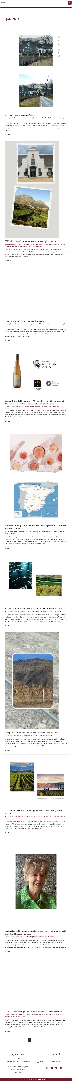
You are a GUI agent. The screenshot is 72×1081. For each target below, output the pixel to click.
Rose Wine (21, 531)
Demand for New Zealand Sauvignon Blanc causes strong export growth (33, 812)
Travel (25, 244)
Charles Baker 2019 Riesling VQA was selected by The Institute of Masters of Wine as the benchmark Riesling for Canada (34, 402)
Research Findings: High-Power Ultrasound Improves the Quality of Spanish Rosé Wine (35, 527)
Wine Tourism (37, 118)
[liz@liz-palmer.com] (38, 1062)
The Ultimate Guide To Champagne (18, 1061)
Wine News (29, 118)
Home (18, 1058)
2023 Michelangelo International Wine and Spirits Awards (31, 241)
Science (27, 531)
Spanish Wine (14, 324)
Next (65, 1040)
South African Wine (16, 118)
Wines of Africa (16, 246)
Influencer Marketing (26, 937)
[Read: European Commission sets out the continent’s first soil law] (32, 680)
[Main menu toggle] (70, 3)
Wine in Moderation (23, 611)
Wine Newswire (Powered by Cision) (18, 1067)
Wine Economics (19, 735)
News (11, 531)
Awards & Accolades (18, 1069)
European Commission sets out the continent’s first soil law (31, 732)
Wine (23, 118)
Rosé (15, 531)
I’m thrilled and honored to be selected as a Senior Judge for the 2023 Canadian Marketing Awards (35, 932)
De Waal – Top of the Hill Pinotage (20, 114)
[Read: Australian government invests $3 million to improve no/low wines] (36, 579)
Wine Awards (35, 244)
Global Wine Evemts (16, 244)
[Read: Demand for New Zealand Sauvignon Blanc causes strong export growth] (36, 782)
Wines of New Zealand (56, 816)
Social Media (48, 937)
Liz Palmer (36, 937)
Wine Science (35, 735)
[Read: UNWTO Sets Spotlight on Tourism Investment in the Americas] (36, 983)
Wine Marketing (44, 244)
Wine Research (53, 531)
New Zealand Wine (15, 816)
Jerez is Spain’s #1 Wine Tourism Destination (25, 320)
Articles (7, 118)
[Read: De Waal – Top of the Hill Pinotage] (36, 69)
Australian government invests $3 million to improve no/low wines (34, 608)
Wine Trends (45, 118)
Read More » (8, 134)
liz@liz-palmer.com (50, 1061)
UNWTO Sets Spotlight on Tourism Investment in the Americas (33, 1011)
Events (17, 937)
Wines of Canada (47, 406)
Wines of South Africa (56, 118)
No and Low (13, 611)
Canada (12, 937)
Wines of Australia (50, 611)
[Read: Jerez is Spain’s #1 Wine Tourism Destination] (36, 292)
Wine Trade (8, 246)
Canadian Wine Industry (17, 406)
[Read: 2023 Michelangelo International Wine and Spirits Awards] (32, 189)
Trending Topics (19, 1014)
